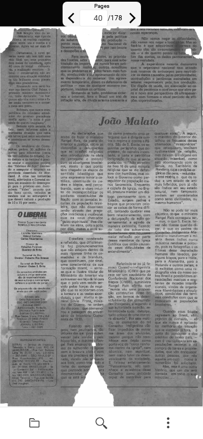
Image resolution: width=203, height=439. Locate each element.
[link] (34, 423)
